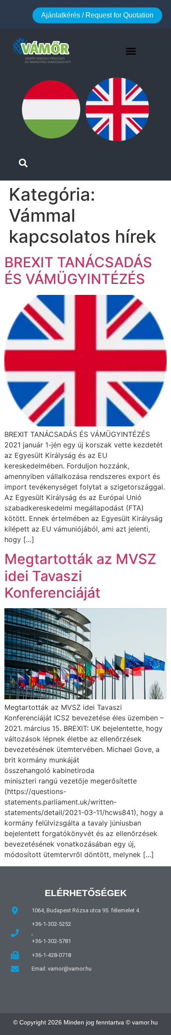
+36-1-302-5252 (51, 924)
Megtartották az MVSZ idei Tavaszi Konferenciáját (80, 575)
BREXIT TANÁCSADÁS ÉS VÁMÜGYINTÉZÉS (78, 270)
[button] (131, 51)
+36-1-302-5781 (51, 941)
